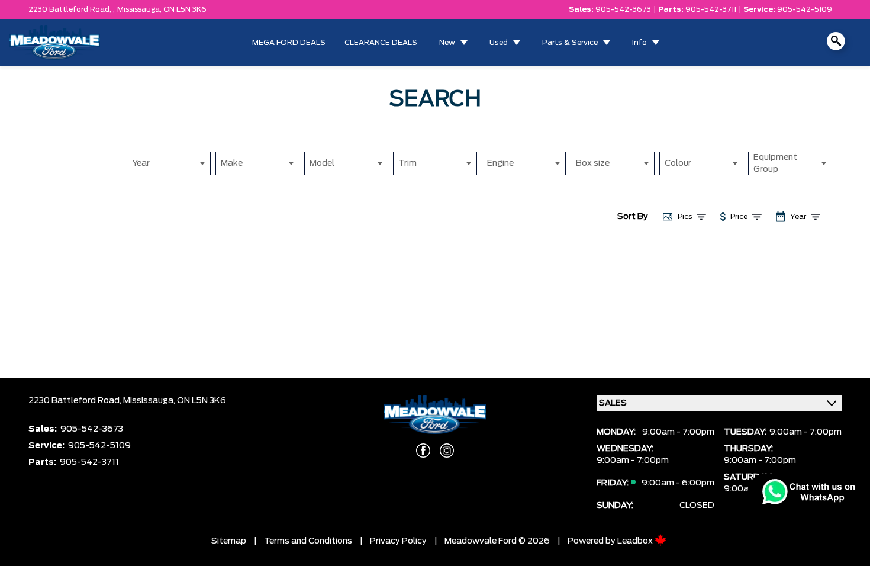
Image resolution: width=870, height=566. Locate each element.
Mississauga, (140, 9)
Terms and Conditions (308, 541)
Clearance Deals (380, 42)
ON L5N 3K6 (185, 9)
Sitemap (228, 541)
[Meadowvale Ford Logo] (54, 42)
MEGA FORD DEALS (289, 42)
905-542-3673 (623, 9)
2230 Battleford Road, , (71, 9)
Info (639, 42)
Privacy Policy (398, 541)
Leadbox (636, 541)
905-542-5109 (804, 9)
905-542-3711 (710, 9)
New (447, 42)
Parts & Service (570, 42)
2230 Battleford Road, (75, 401)
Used (498, 42)
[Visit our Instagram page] (447, 450)
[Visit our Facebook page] (423, 450)
